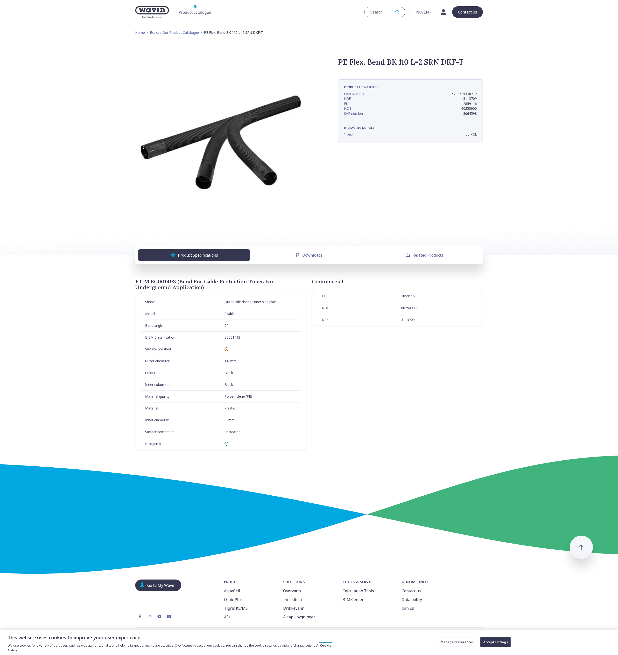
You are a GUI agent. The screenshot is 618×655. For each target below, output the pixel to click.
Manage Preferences (457, 642)
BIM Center (353, 599)
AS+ (227, 617)
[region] (309, 642)
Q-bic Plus (233, 599)
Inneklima (292, 599)
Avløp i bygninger (299, 617)
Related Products (428, 255)
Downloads (312, 255)
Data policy (412, 599)
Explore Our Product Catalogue (174, 32)
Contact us (411, 591)
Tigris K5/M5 (236, 608)
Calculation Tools (358, 591)
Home (140, 32)
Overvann (292, 591)
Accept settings (495, 642)
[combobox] (384, 12)
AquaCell (232, 591)
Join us (408, 608)
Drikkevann (293, 608)
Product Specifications (198, 255)
